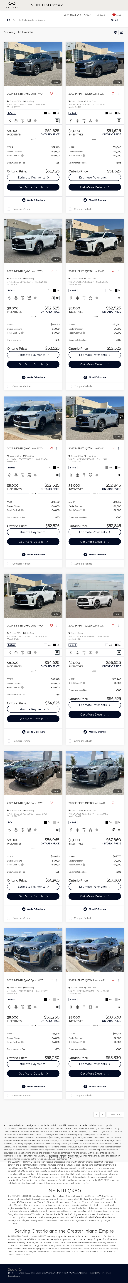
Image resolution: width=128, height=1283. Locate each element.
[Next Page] (102, 1114)
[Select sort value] (121, 32)
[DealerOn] (16, 1269)
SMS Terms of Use (103, 1273)
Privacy (92, 1273)
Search (114, 20)
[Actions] (56, 94)
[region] (33, 158)
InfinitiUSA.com (14, 1276)
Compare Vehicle (21, 209)
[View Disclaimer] (35, 120)
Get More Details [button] (31, 187)
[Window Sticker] (57, 121)
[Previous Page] (97, 1114)
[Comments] (52, 298)
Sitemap (84, 1273)
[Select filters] (115, 32)
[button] (59, 63)
